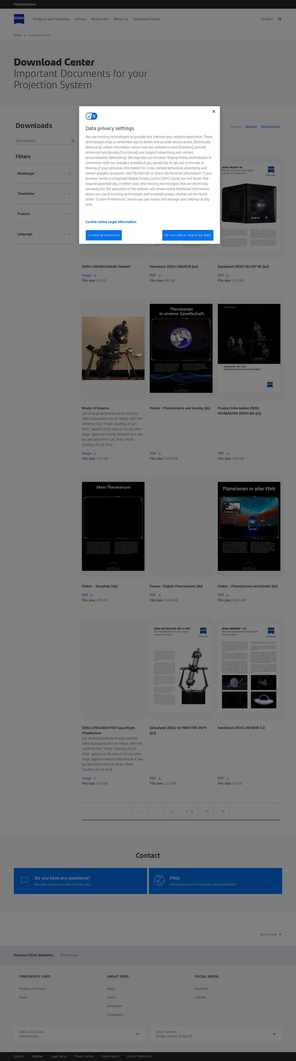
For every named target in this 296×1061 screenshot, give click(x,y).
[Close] (214, 111)
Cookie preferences (104, 235)
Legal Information (122, 222)
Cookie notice (97, 222)
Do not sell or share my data (188, 235)
